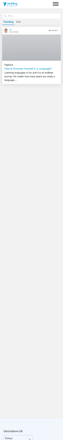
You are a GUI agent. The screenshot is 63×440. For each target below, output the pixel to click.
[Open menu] (56, 4)
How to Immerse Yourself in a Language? (28, 68)
